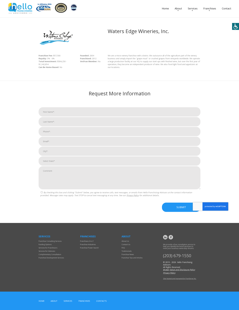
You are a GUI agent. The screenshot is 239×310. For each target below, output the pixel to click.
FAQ (123, 248)
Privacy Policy (133, 195)
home (41, 301)
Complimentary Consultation (50, 254)
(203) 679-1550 (177, 256)
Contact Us (126, 244)
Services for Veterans (47, 251)
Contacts (101, 301)
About (178, 8)
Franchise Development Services (51, 258)
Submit (181, 207)
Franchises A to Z (86, 241)
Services (193, 8)
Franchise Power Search (89, 248)
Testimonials (127, 251)
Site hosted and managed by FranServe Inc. (179, 278)
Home (165, 8)
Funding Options (45, 244)
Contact (226, 8)
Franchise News (128, 254)
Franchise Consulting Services (50, 241)
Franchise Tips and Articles (132, 258)
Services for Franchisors (48, 248)
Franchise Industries (88, 244)
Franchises (209, 8)
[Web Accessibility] (235, 26)
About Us (125, 241)
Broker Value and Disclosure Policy (179, 269)
